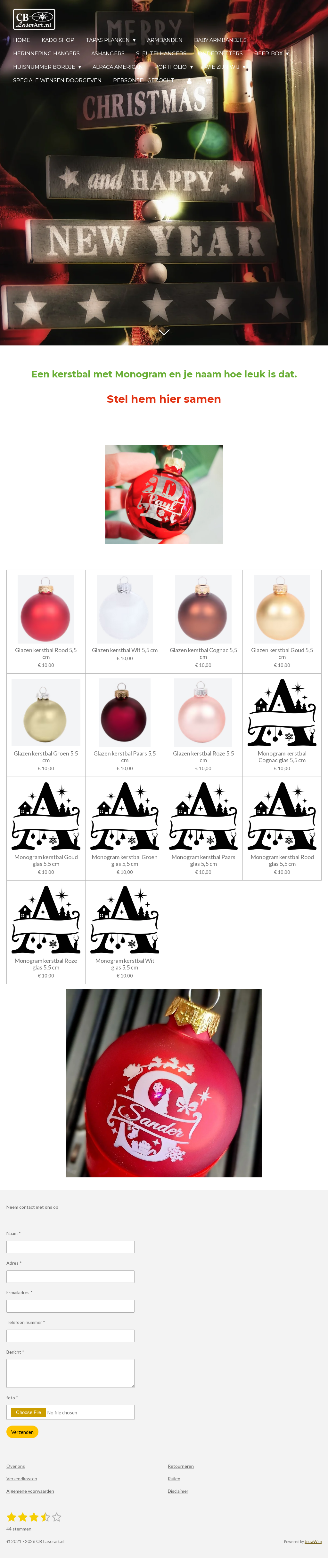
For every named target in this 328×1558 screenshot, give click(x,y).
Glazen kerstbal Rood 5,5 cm (46, 653)
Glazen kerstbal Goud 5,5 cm (282, 653)
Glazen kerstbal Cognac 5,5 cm (203, 653)
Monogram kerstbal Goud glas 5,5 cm (46, 860)
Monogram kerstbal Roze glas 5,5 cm (45, 964)
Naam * (13, 1233)
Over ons (15, 1466)
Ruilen (174, 1478)
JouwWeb (313, 1541)
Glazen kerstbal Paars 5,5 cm (125, 756)
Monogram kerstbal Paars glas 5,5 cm (203, 860)
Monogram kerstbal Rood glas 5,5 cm (282, 860)
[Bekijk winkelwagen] (208, 81)
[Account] (189, 81)
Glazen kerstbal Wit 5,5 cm (125, 650)
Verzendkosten (21, 1478)
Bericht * (15, 1352)
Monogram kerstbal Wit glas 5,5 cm (124, 964)
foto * (12, 1397)
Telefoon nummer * (25, 1322)
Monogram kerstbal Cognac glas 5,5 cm (282, 756)
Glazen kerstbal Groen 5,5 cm (46, 756)
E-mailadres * (19, 1292)
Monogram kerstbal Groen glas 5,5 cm (125, 860)
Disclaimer (178, 1491)
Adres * (14, 1263)
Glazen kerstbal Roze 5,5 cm (203, 756)
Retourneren (181, 1466)
